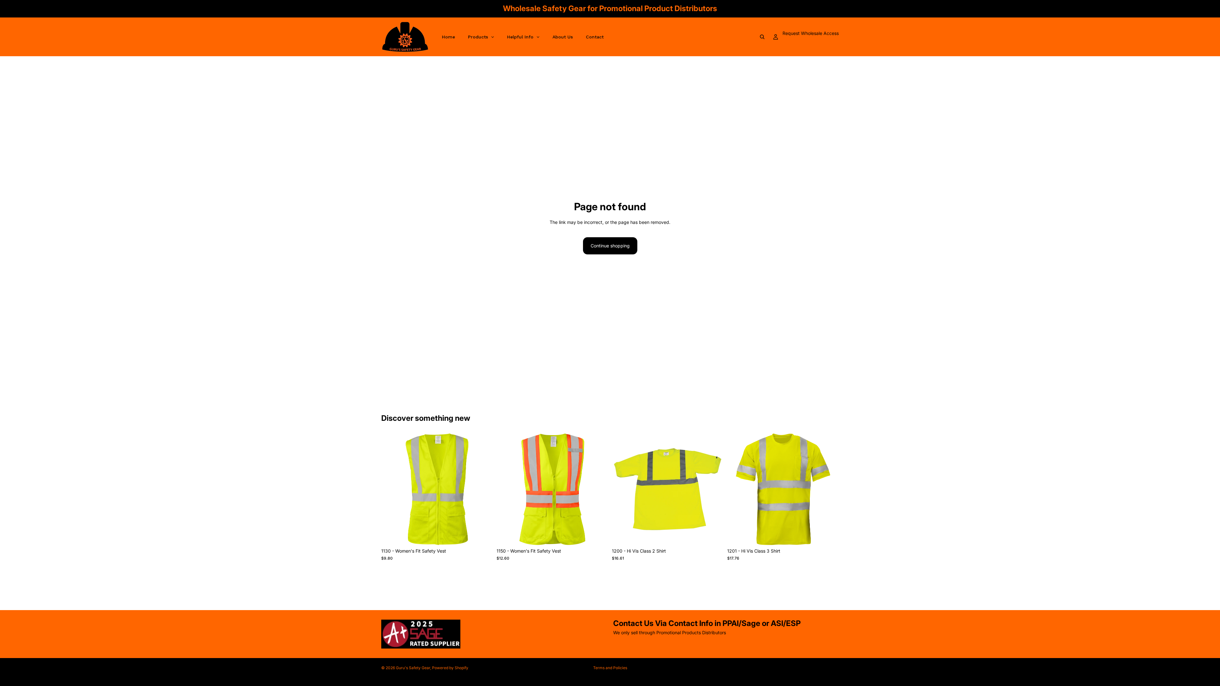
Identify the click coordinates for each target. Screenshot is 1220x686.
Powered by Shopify (450, 667)
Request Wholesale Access (811, 33)
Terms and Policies (610, 667)
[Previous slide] (390, 489)
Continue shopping (610, 245)
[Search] (762, 37)
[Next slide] (483, 489)
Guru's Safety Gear (413, 667)
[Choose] (483, 535)
